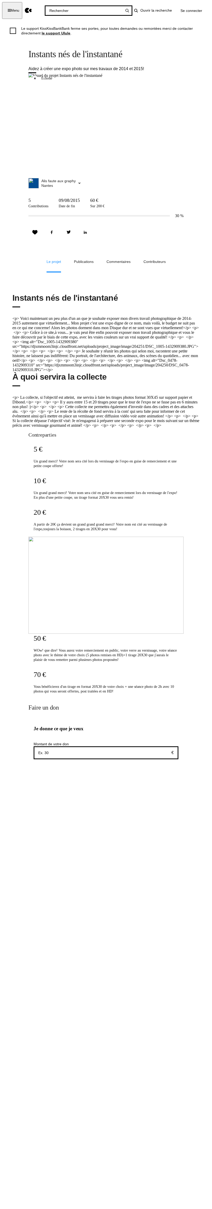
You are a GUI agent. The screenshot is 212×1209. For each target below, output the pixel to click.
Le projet (54, 262)
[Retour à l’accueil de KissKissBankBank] (28, 10)
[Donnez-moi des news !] (34, 232)
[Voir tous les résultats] (127, 10)
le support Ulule (56, 33)
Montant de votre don (51, 744)
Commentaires (119, 262)
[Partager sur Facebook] (51, 232)
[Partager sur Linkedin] (85, 232)
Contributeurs (154, 262)
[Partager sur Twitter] (68, 232)
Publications (84, 262)
